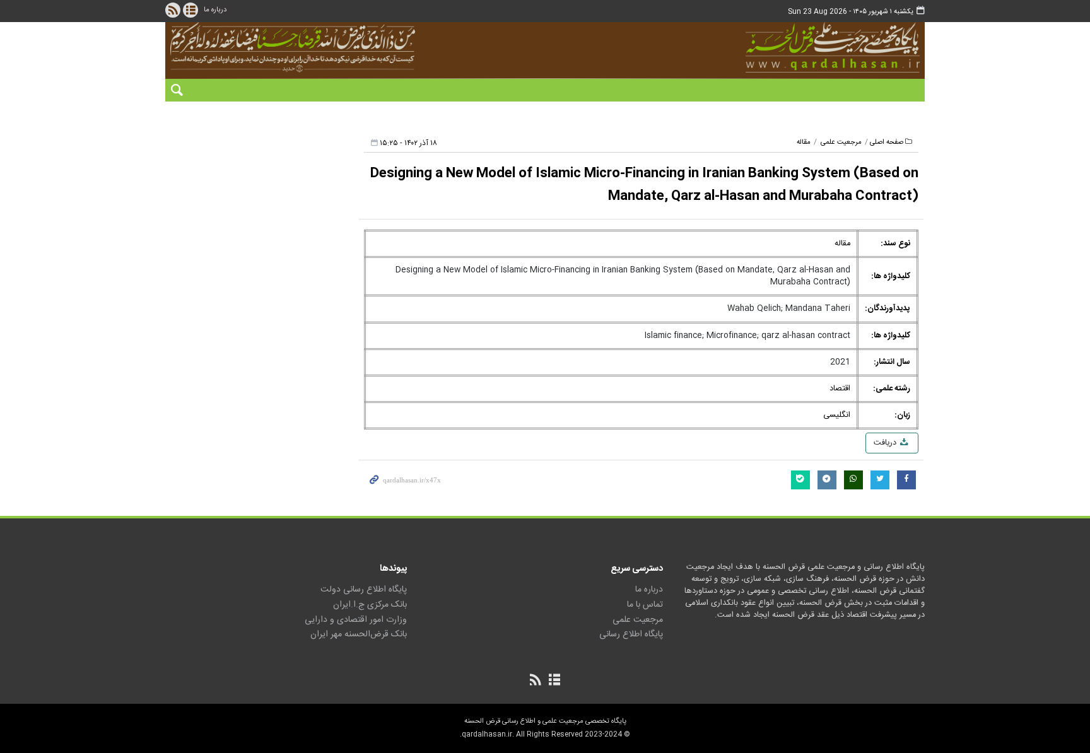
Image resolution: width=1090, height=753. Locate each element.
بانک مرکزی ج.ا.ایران (370, 604)
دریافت (886, 443)
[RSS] (172, 10)
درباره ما (215, 10)
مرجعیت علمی (841, 142)
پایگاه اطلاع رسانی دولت (363, 589)
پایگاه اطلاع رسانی (631, 634)
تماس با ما (645, 604)
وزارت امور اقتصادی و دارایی (356, 620)
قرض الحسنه (762, 47)
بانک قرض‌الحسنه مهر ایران (358, 634)
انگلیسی (836, 415)
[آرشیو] (190, 10)
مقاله (804, 142)
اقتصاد (839, 388)
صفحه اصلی (886, 142)
